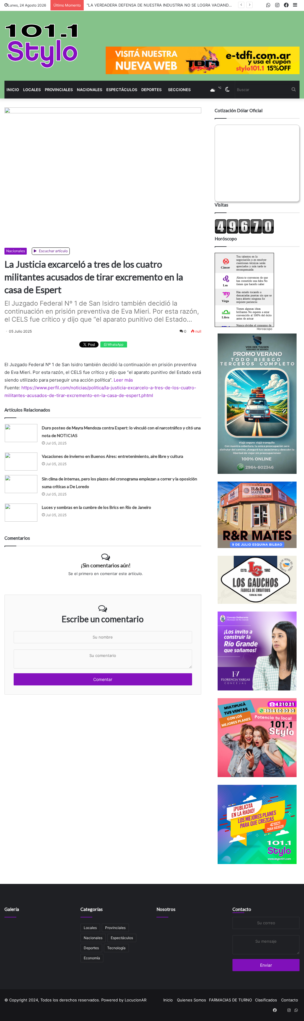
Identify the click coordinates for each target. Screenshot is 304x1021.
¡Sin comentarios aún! (106, 565)
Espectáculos (121, 89)
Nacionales (89, 89)
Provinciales (59, 89)
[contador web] (244, 232)
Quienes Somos (191, 1000)
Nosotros (165, 909)
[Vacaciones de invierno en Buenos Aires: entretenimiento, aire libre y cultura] (21, 461)
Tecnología (116, 948)
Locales (32, 89)
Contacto (241, 909)
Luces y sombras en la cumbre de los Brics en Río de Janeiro (96, 507)
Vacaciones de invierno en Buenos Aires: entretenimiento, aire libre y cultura (112, 456)
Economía (92, 958)
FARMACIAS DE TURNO (230, 1000)
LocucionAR (135, 1000)
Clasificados (266, 1000)
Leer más (123, 380)
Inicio (13, 89)
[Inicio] (41, 46)
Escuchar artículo (53, 251)
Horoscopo (264, 329)
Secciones (179, 89)
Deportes (151, 89)
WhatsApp (115, 344)
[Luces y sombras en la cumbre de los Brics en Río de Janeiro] (21, 513)
